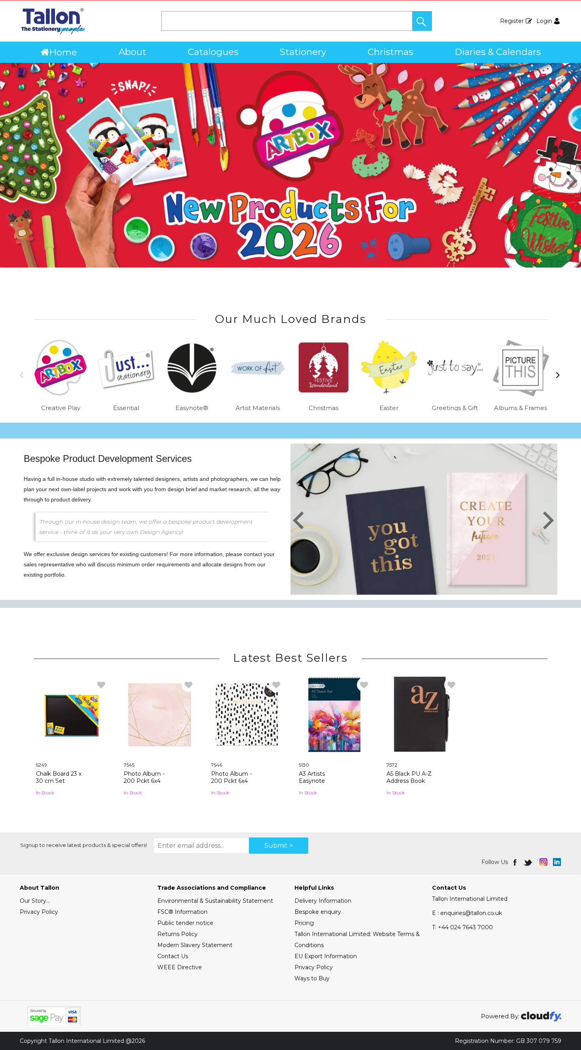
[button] (422, 21)
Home (63, 52)
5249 (41, 765)
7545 (129, 765)
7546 (216, 765)
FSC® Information (182, 911)
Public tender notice (185, 923)
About (132, 51)
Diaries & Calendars (498, 51)
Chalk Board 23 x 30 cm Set (58, 777)
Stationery (303, 51)
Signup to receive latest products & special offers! (83, 845)
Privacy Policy (39, 911)
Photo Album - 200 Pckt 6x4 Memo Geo (144, 781)
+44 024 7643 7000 (462, 927)
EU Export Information (325, 956)
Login (544, 21)
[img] (515, 862)
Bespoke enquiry (317, 911)
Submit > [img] (278, 845)
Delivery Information (322, 900)
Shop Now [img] (71, 803)
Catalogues (213, 51)
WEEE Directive (179, 967)
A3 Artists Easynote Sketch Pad (315, 781)
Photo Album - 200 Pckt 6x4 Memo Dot (231, 781)
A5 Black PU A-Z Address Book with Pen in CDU (409, 781)
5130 (304, 765)
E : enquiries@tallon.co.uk (467, 913)
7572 (392, 765)
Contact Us (172, 956)
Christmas (390, 51)
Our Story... (35, 900)
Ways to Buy (312, 978)
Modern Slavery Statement (194, 945)
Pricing (304, 923)
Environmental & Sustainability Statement (215, 900)
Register (512, 21)
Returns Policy (177, 934)
